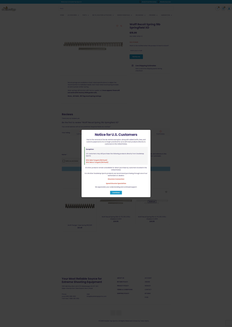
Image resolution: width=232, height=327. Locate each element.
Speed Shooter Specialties (116, 183)
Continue (116, 193)
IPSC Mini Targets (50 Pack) (96, 160)
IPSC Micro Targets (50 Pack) (97, 162)
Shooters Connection (116, 179)
